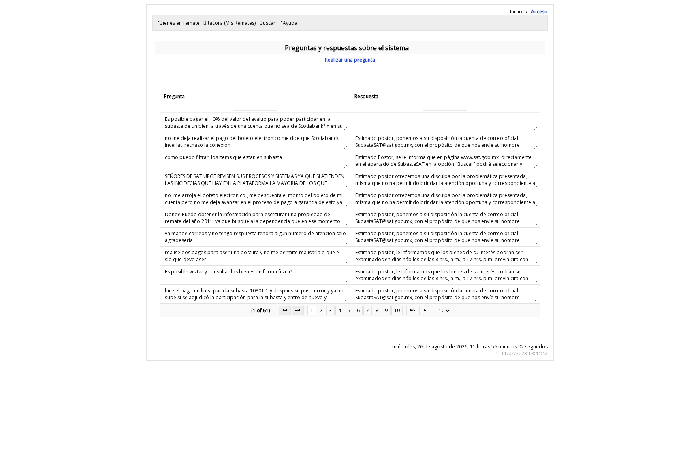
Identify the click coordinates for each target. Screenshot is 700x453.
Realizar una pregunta (350, 59)
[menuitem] (178, 23)
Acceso (539, 11)
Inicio (516, 11)
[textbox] (255, 105)
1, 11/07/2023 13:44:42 (522, 353)
